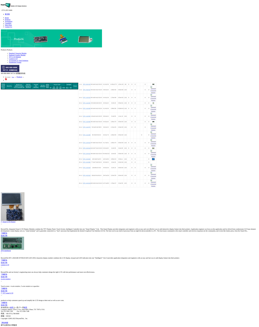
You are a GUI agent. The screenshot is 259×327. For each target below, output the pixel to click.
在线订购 (4, 235)
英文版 (7, 14)
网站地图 (4, 323)
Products (19, 77)
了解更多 (4, 233)
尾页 (25, 307)
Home (7, 18)
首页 (11, 307)
